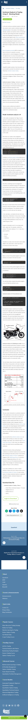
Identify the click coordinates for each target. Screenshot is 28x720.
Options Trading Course (8, 655)
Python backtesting (20, 37)
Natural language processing (8, 50)
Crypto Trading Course (8, 637)
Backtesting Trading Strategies (10, 651)
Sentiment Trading (7, 19)
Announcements (6, 596)
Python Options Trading (8, 632)
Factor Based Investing (8, 671)
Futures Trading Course (8, 653)
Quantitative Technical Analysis (10, 690)
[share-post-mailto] (21, 511)
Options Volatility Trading (9, 669)
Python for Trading (7, 627)
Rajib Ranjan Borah (14, 457)
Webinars (4, 598)
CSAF (3, 582)
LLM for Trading (6, 646)
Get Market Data (6, 634)
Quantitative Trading (7, 685)
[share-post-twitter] (14, 511)
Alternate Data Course (14, 717)
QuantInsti (14, 527)
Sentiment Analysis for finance (10, 472)
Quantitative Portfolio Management (11, 674)
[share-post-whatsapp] (6, 511)
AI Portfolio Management (9, 667)
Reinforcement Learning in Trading (11, 664)
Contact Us (5, 607)
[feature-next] (14, 553)
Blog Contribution (7, 612)
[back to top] (25, 716)
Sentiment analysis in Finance (11, 455)
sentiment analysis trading (12, 70)
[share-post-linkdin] (17, 511)
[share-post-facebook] (10, 511)
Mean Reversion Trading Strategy (11, 625)
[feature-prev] (14, 538)
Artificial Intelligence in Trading (10, 694)
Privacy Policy (6, 610)
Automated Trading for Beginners (11, 683)
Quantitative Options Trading (10, 687)
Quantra (4, 584)
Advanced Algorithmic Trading (10, 692)
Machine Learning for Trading (10, 630)
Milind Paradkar (7, 22)
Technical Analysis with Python (10, 648)
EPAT (3, 580)
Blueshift (4, 587)
